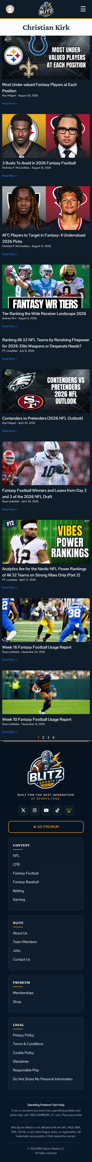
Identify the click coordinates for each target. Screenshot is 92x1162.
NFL (16, 855)
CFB (16, 864)
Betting (18, 890)
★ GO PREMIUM (46, 827)
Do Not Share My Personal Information (43, 1079)
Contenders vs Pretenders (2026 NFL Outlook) (42, 418)
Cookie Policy (23, 1052)
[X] (23, 810)
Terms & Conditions (28, 1044)
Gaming (19, 899)
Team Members (25, 941)
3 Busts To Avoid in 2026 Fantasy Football (39, 162)
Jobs (16, 950)
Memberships (23, 992)
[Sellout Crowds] (69, 810)
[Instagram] (35, 810)
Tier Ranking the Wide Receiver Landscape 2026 (44, 313)
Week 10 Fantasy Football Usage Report (36, 719)
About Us (20, 933)
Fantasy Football (26, 873)
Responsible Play (26, 1070)
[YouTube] (46, 810)
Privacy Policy (23, 1035)
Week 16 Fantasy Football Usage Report (36, 647)
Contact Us (21, 959)
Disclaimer (21, 1061)
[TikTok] (57, 810)
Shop (17, 1001)
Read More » (9, 103)
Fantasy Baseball (26, 882)
